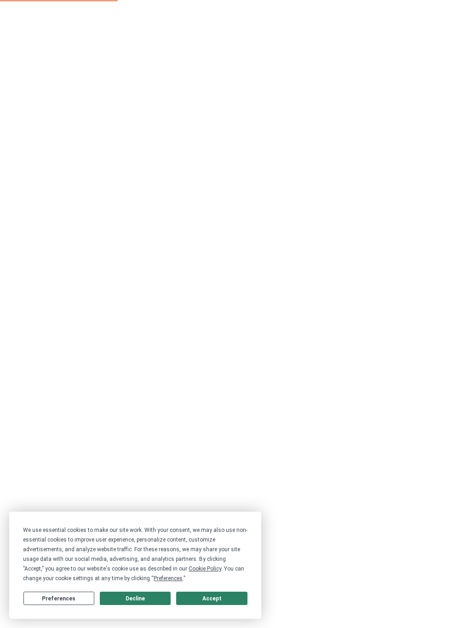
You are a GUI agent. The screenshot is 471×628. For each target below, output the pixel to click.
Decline (135, 598)
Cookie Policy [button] (205, 568)
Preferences (58, 598)
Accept (212, 598)
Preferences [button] (168, 578)
